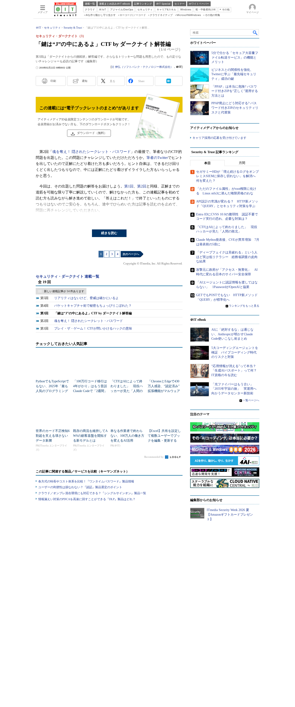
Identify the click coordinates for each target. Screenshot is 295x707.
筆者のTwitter (157, 158)
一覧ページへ (251, 400)
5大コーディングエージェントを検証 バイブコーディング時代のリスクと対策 (234, 352)
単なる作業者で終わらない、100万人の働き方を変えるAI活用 (127, 435)
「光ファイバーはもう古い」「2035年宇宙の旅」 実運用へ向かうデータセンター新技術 (234, 389)
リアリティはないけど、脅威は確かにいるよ (86, 298)
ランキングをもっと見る (244, 305)
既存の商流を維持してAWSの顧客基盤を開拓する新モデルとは (90, 435)
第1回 (128, 186)
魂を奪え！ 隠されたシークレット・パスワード (91, 152)
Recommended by (154, 456)
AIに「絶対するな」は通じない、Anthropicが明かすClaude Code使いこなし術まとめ (232, 334)
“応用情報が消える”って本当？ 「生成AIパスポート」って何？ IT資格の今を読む (235, 370)
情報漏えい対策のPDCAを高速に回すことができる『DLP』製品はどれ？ (87, 499)
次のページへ (131, 254)
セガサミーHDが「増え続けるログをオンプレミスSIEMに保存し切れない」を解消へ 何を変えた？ (227, 176)
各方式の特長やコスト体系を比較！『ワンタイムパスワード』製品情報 (86, 481)
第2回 (141, 186)
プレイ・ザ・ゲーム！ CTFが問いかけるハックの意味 (93, 328)
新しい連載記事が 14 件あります (64, 291)
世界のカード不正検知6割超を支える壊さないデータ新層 (53, 435)
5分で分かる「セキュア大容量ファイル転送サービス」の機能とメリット (234, 57)
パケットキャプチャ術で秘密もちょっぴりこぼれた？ (93, 305)
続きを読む (109, 233)
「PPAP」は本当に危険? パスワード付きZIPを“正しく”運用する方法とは (234, 91)
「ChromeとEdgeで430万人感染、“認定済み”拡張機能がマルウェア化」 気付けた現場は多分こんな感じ (164, 391)
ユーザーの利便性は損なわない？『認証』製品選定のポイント (80, 487)
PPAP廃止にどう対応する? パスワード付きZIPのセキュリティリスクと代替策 (234, 107)
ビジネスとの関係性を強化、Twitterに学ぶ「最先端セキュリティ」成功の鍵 (233, 74)
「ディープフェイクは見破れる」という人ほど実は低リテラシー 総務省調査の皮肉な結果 (226, 257)
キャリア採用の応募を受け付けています (219, 138)
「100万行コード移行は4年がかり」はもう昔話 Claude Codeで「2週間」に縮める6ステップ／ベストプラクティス (91, 391)
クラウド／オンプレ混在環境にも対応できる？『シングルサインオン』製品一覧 (92, 493)
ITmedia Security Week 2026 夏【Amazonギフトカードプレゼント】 (230, 514)
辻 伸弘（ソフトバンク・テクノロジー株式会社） (142, 66)
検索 (255, 32)
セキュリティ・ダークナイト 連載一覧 (67, 276)
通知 (84, 81)
